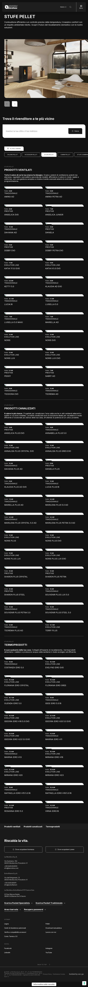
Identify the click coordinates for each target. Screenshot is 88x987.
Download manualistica (54, 928)
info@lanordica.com (11, 868)
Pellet (48, 924)
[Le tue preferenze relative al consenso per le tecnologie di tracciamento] (84, 983)
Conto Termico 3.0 (10, 936)
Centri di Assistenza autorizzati (15, 928)
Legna (6, 924)
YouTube (49, 952)
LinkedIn (7, 952)
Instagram (49, 948)
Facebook (8, 948)
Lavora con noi (51, 932)
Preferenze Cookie (59, 974)
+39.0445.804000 (10, 866)
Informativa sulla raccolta (44, 984)
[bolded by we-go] (76, 974)
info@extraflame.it (10, 885)
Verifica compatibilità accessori (15, 932)
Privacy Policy (47, 974)
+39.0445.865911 (10, 883)
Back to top (42, 964)
